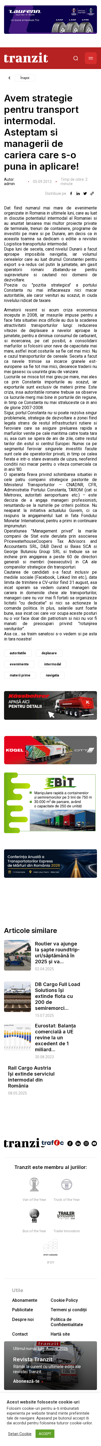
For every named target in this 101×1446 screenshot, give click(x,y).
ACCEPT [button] (45, 1434)
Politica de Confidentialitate (67, 1322)
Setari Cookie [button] (20, 1433)
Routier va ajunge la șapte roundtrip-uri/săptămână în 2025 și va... (57, 952)
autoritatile (18, 653)
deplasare (49, 653)
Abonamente (24, 1300)
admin (9, 184)
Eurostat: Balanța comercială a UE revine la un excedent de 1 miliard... (55, 1037)
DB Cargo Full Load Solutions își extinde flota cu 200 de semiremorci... (57, 996)
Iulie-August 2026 (53, 1348)
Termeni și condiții (69, 1309)
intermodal (52, 664)
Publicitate (22, 1309)
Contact (20, 1334)
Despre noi (23, 1319)
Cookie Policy (64, 1300)
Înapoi (24, 78)
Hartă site (60, 1334)
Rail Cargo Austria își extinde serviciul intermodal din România (31, 1077)
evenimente (19, 664)
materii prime (20, 675)
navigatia (52, 675)
